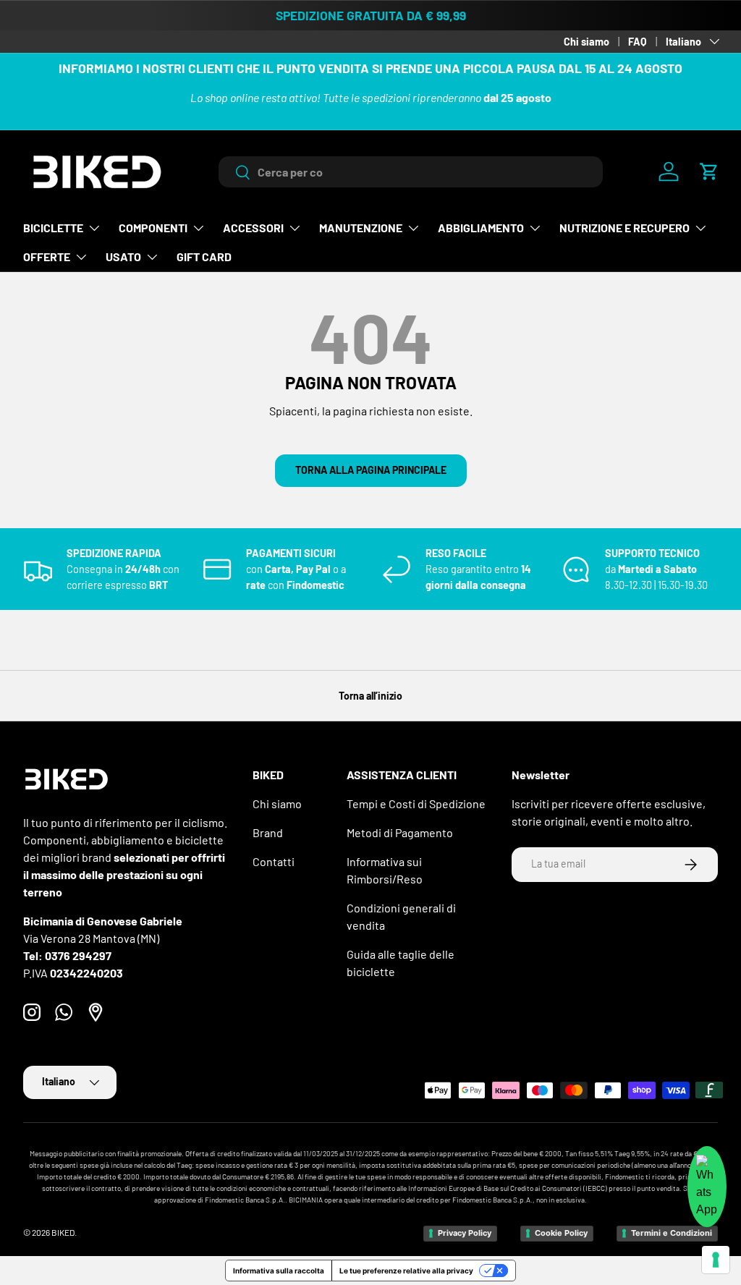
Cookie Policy (561, 1233)
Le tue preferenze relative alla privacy (406, 1270)
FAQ (637, 41)
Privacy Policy (464, 1233)
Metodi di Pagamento (400, 832)
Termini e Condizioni (671, 1233)
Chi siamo (586, 41)
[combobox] (411, 171)
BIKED (63, 1232)
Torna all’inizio (370, 696)
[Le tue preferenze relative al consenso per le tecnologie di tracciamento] (715, 1259)
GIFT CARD (204, 256)
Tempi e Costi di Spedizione (416, 803)
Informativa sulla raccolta (278, 1270)
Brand (268, 832)
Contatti (274, 861)
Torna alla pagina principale (370, 470)
